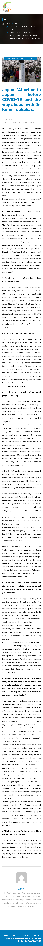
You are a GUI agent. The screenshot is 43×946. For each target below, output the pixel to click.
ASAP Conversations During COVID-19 (22, 28)
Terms (36, 935)
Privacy (15, 935)
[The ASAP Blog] (7, 7)
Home (8, 24)
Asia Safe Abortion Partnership (22, 122)
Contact (26, 935)
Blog (16, 24)
